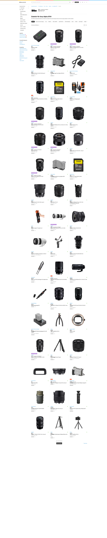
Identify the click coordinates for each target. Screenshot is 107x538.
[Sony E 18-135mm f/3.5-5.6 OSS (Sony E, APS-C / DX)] (40, 117)
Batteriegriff (72, 406)
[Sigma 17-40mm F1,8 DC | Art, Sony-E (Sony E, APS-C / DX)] (40, 426)
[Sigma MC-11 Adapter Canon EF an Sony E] (59, 375)
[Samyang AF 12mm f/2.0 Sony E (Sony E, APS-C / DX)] (59, 400)
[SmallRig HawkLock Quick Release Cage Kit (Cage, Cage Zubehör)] (78, 375)
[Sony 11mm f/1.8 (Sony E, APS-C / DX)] (40, 142)
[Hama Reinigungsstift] (40, 297)
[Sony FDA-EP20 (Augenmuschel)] (40, 375)
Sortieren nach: (33, 25)
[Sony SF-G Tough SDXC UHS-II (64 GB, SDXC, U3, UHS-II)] (78, 168)
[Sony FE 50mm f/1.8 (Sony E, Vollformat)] (78, 117)
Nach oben (85, 443)
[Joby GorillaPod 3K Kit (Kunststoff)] (59, 323)
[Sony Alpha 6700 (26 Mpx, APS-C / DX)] (59, 10)
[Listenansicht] (86, 25)
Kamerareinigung (72, 96)
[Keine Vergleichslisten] (82, 2)
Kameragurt (33, 277)
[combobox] (37, 25)
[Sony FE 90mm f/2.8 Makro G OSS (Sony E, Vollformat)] (40, 349)
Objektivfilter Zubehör (23, 23)
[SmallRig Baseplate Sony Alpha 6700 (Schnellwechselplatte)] (59, 168)
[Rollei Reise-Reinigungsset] (78, 91)
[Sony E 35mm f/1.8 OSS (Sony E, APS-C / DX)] (59, 142)
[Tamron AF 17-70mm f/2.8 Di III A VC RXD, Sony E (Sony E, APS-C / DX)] (40, 91)
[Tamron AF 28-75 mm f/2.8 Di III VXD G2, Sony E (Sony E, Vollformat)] (78, 297)
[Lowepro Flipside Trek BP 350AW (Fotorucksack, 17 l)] (40, 400)
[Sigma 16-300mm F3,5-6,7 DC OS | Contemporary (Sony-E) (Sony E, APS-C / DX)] (78, 194)
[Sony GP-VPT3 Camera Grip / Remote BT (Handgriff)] (78, 400)
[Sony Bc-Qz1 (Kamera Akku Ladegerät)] (78, 65)
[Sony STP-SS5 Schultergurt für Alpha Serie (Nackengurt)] (40, 271)
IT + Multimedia (40, 6)
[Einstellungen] (73, 2)
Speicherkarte (22, 56)
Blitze (21, 13)
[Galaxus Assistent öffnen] (80, 2)
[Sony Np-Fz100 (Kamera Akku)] (40, 39)
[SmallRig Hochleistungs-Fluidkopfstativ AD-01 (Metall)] (59, 426)
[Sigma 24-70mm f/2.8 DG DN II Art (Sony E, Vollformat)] (78, 245)
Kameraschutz (22, 51)
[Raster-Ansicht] (84, 25)
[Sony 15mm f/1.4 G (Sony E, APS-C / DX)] (59, 194)
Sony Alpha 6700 (54, 6)
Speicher (21, 25)
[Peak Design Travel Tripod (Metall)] (59, 349)
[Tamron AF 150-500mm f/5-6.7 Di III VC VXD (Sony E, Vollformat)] (78, 271)
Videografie (22, 30)
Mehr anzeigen (59, 443)
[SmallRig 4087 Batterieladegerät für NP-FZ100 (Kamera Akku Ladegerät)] (40, 323)
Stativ (20, 59)
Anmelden (76, 2)
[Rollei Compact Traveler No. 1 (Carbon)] (40, 220)
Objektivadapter (72, 329)
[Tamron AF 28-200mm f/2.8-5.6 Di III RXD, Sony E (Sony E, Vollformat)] (59, 271)
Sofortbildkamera (22, 44)
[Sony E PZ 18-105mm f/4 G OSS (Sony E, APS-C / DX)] (40, 168)
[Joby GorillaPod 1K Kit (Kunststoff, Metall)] (78, 426)
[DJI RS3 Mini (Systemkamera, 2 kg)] (59, 245)
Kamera (21, 18)
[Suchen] (32, 2)
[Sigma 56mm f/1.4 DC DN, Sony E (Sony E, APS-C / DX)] (40, 194)
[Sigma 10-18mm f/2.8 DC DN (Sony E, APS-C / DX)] (78, 220)
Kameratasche (22, 52)
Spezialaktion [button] (34, 121)
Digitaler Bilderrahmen (23, 14)
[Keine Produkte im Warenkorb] (86, 2)
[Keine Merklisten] (84, 2)
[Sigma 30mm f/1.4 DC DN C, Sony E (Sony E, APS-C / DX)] (78, 142)
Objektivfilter (22, 55)
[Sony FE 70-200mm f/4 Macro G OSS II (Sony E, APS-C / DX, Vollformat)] (40, 245)
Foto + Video (21, 9)
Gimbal (52, 251)
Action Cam (21, 41)
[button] (48, 45)
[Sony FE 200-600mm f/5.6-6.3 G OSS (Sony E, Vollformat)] (59, 220)
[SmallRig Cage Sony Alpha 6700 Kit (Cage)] (59, 65)
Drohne (21, 16)
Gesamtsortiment (22, 6)
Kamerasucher (33, 380)
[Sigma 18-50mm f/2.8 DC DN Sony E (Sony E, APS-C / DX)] (40, 65)
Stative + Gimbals (23, 26)
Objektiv (52, 45)
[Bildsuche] (70, 2)
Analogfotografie (23, 11)
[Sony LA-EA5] (78, 323)
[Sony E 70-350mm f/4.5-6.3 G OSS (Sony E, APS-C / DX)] (78, 39)
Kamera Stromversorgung (35, 45)
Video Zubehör (22, 60)
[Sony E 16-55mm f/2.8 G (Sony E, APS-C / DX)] (59, 39)
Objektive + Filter (23, 21)
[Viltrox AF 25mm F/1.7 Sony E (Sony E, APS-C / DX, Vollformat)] (78, 349)
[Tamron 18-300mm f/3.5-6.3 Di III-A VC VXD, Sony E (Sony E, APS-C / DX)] (59, 117)
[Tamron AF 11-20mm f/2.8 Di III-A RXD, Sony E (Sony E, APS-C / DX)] (59, 297)
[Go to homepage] (23, 2)
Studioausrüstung (22, 28)
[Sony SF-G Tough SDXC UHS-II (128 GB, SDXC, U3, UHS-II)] (59, 91)
